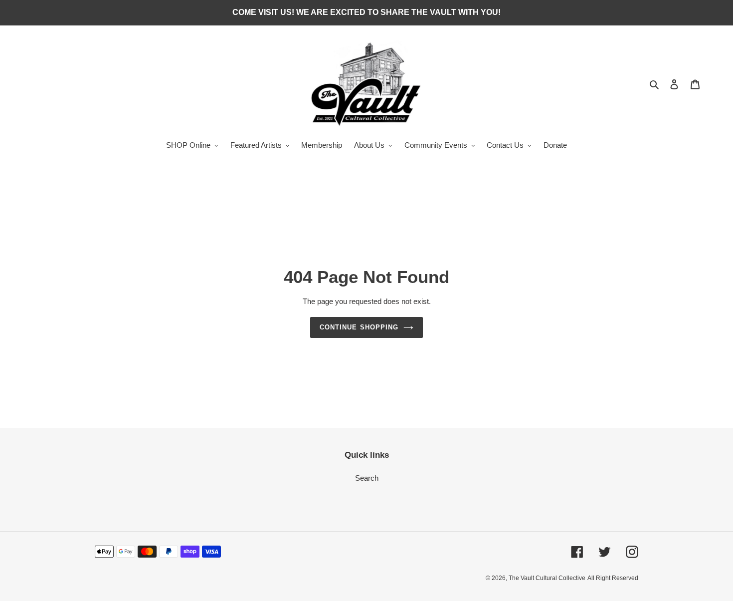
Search (366, 478)
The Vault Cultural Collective (547, 578)
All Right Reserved (612, 578)
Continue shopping (359, 327)
